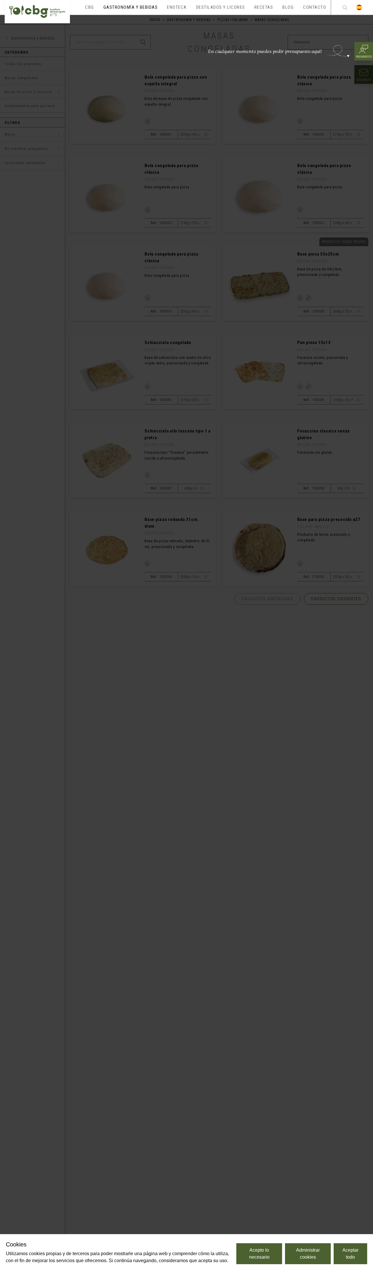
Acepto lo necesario (259, 1254)
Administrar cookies (308, 1254)
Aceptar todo (350, 1254)
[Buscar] (345, 7)
